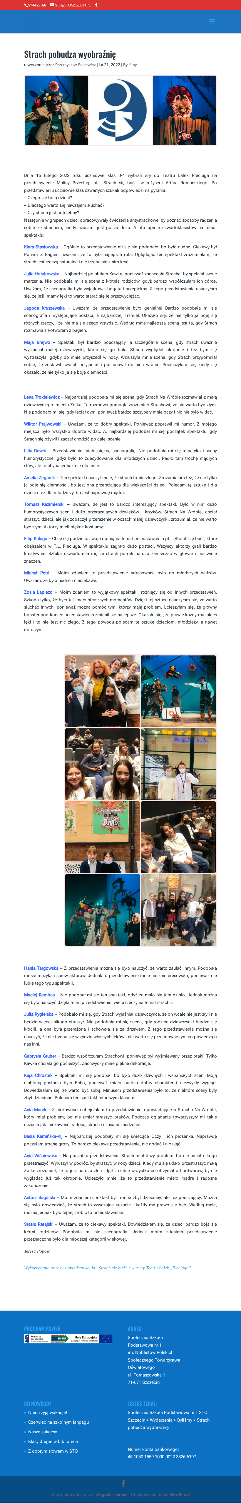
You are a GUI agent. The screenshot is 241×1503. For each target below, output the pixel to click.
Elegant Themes (111, 1494)
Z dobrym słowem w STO (53, 1451)
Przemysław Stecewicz (75, 64)
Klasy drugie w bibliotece (53, 1441)
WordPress (179, 1494)
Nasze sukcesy (42, 1431)
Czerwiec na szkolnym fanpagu (58, 1422)
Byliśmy (130, 64)
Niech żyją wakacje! (47, 1412)
